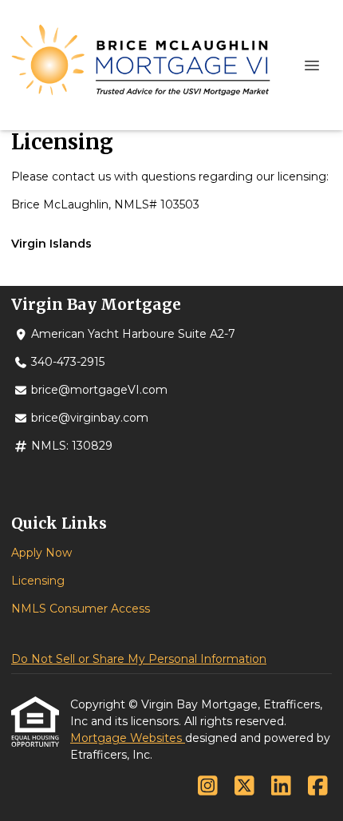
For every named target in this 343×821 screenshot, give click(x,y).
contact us (81, 176)
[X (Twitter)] (244, 787)
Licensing (38, 580)
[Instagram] (208, 787)
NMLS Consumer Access (80, 608)
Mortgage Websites (127, 738)
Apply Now (41, 552)
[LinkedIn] (281, 787)
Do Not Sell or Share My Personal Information (138, 659)
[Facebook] (318, 787)
